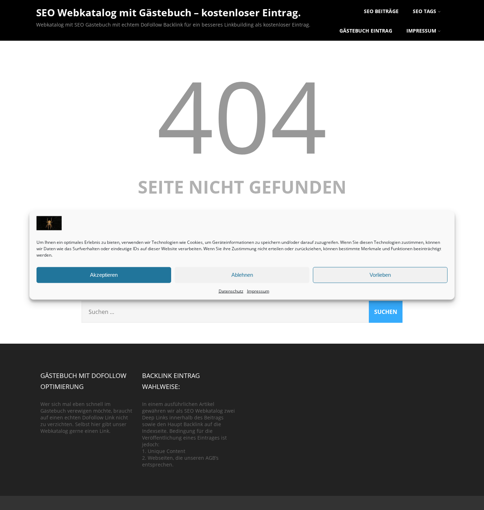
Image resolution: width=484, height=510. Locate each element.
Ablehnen (242, 275)
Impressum (258, 291)
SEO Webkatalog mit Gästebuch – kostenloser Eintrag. (168, 12)
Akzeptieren (104, 275)
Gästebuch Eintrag (365, 30)
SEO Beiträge (381, 11)
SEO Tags (424, 11)
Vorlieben (380, 275)
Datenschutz (231, 291)
